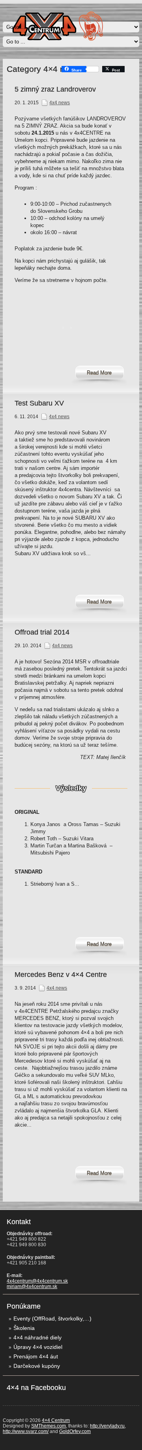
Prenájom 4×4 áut (35, 1356)
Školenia (24, 1328)
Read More (99, 373)
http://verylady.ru (107, 1426)
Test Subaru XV (39, 403)
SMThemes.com (48, 1426)
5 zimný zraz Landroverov (55, 89)
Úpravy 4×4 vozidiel (37, 1347)
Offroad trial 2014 (42, 632)
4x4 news (59, 102)
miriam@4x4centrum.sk (32, 1286)
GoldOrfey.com (75, 1431)
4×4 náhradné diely (37, 1337)
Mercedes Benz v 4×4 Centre (61, 975)
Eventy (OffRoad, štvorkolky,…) (52, 1318)
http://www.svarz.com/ (26, 1431)
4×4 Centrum (56, 1420)
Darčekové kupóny (36, 1366)
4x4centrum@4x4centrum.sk (37, 1281)
